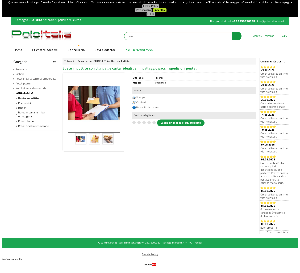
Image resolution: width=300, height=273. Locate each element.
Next (117, 97)
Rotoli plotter (24, 83)
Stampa (140, 97)
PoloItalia (160, 83)
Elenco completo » (277, 232)
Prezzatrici (22, 69)
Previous (70, 97)
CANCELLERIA (24, 93)
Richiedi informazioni (148, 107)
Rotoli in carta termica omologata (36, 78)
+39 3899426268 (243, 21)
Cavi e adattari (105, 50)
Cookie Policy (150, 6)
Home (18, 50)
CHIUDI (151, 14)
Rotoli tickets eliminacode (31, 88)
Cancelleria (76, 50)
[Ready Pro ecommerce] (150, 264)
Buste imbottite (28, 98)
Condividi (141, 102)
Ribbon (20, 74)
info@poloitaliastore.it (271, 21)
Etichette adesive (45, 50)
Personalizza (143, 10)
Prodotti (198, 242)
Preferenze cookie (12, 259)
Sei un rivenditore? (139, 50)
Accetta (160, 10)
